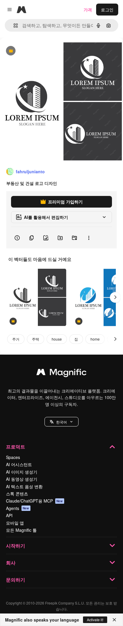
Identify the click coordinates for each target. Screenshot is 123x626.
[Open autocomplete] (13, 25)
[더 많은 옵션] (89, 238)
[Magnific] (61, 373)
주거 (15, 338)
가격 (88, 10)
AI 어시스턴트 (19, 464)
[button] (61, 421)
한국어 (61, 421)
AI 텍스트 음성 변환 (24, 486)
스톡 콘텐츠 (17, 494)
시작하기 (15, 545)
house (57, 338)
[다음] (115, 297)
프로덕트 (15, 446)
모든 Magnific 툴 (21, 530)
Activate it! (95, 619)
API (9, 515)
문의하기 (15, 579)
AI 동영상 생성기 (21, 479)
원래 (34, 51)
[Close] (114, 619)
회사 (11, 562)
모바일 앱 (15, 523)
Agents (17, 508)
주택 (35, 338)
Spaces (13, 457)
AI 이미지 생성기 (21, 472)
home (95, 338)
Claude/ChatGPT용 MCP (34, 501)
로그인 (107, 10)
